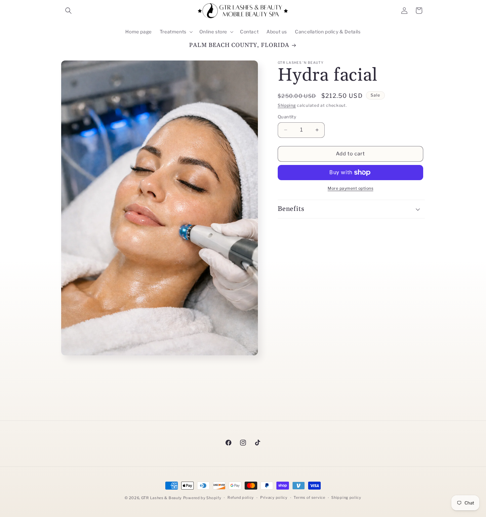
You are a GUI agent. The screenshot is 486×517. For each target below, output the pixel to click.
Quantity (287, 116)
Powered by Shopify (202, 498)
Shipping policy (346, 497)
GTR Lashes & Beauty (161, 498)
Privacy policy (274, 497)
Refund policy (240, 497)
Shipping (287, 105)
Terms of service (309, 497)
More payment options (350, 188)
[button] (68, 10)
